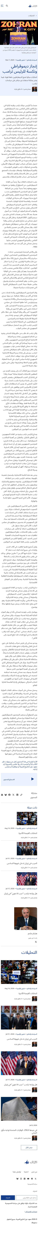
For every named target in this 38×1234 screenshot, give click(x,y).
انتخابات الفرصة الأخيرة (28, 833)
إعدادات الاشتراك (31, 1211)
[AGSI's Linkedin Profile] (24, 1178)
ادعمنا (26, 1172)
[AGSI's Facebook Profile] (31, 1178)
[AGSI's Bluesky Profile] (17, 1179)
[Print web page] (2, 795)
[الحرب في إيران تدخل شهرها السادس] (27, 848)
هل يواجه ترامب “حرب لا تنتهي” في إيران (20, 893)
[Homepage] (32, 5)
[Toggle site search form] (7, 6)
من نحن (34, 1172)
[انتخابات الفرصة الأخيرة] (27, 818)
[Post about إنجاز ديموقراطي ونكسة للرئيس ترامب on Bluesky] (6, 795)
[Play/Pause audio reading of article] (33, 779)
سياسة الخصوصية (32, 1184)
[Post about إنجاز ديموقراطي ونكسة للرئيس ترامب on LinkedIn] (17, 795)
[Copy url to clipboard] (21, 795)
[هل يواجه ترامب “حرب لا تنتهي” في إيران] (27, 879)
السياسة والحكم (32, 60)
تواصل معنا (17, 1172)
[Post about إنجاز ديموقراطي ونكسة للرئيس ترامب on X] (13, 795)
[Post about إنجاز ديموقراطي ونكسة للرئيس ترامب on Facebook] (9, 795)
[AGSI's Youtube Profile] (28, 1178)
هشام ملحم (27, 89)
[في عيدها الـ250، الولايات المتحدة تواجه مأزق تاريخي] (19, 1109)
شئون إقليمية (20, 60)
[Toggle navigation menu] (2, 6)
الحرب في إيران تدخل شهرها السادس (22, 863)
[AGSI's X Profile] (35, 1178)
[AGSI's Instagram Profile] (20, 1178)
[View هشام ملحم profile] (34, 89)
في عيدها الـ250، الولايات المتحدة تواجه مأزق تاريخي (19, 1131)
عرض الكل (29, 1147)
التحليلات (31, 15)
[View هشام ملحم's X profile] (36, 942)
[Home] (19, 1161)
